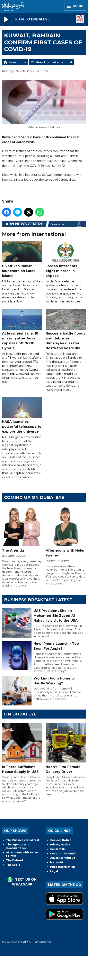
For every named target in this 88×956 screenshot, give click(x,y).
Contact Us (57, 849)
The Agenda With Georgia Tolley (18, 846)
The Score (13, 864)
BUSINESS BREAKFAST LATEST (38, 599)
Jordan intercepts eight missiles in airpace (61, 271)
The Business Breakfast (22, 840)
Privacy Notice (60, 844)
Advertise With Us (62, 857)
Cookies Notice (60, 840)
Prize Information (62, 866)
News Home (17, 62)
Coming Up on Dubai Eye (34, 497)
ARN (14, 941)
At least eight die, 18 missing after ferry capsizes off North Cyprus (20, 340)
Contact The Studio (63, 853)
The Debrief (14, 860)
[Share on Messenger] (17, 212)
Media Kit (56, 862)
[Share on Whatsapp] (39, 212)
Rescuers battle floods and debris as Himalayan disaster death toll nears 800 (65, 340)
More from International (54, 62)
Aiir (25, 941)
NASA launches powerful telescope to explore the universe (21, 426)
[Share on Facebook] (6, 212)
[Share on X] (28, 212)
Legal (54, 871)
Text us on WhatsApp (24, 882)
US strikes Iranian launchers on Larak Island (18, 271)
